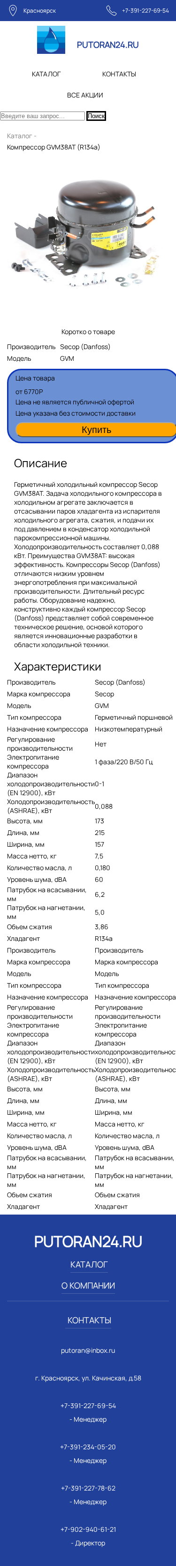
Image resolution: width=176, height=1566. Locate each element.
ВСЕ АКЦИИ (85, 94)
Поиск (96, 115)
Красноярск (39, 11)
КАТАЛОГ (46, 73)
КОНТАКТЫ (119, 73)
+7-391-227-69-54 (145, 11)
